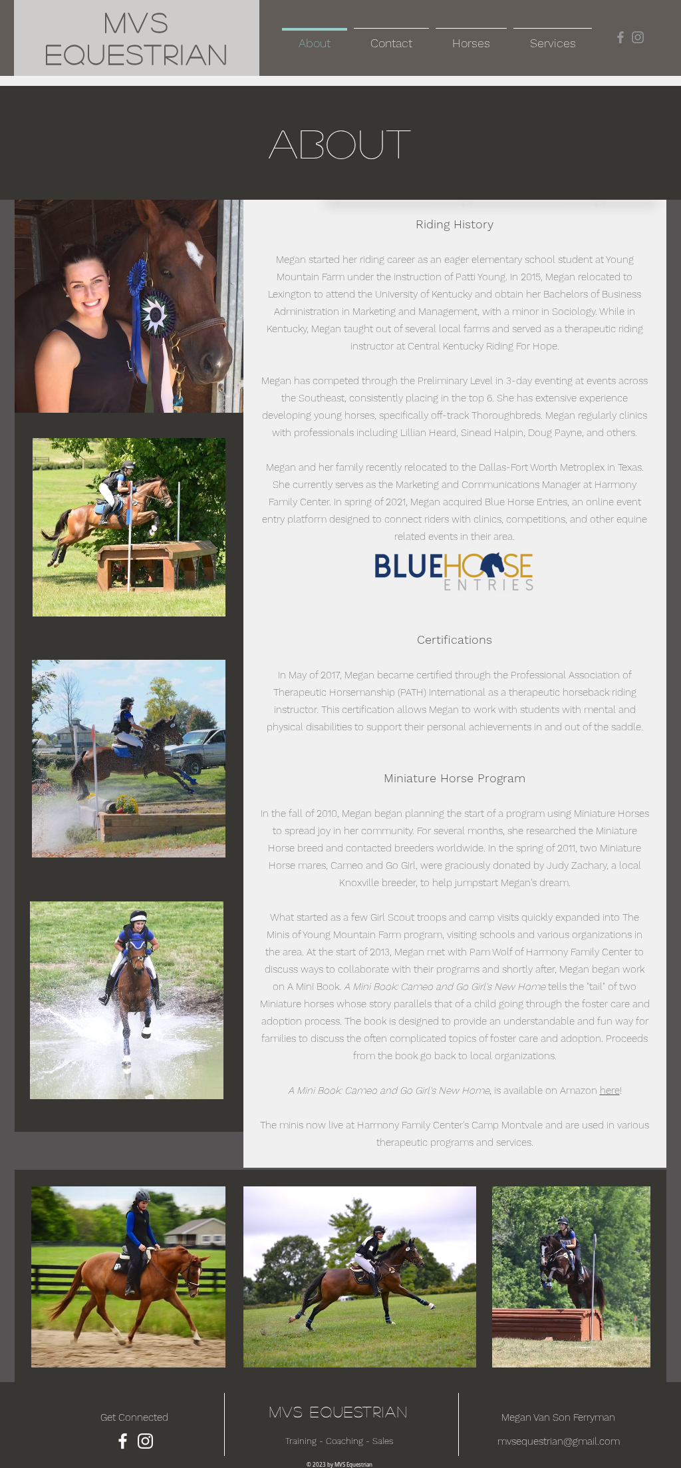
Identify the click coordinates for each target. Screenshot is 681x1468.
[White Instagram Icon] (145, 1441)
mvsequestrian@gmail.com (558, 1441)
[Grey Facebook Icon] (620, 37)
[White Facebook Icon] (122, 1441)
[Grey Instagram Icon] (638, 37)
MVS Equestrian (339, 1411)
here (610, 1091)
